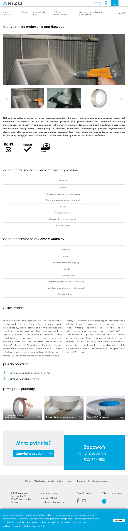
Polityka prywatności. (33, 526)
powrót (121, 13)
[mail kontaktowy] (95, 3)
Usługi (60, 481)
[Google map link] (104, 501)
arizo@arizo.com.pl (57, 502)
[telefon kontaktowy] (100, 3)
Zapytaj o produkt (30, 453)
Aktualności (39, 481)
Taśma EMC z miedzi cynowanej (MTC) (29, 372)
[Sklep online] (114, 3)
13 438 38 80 (94, 454)
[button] (7, 98)
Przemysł (70, 481)
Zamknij (118, 520)
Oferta (24, 12)
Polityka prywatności (97, 481)
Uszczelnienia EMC (39, 13)
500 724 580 (94, 459)
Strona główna (6, 13)
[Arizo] (12, 3)
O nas (28, 481)
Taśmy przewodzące (60, 13)
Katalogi (81, 481)
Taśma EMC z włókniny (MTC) (24, 378)
